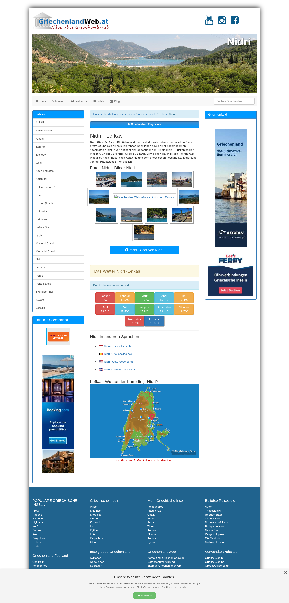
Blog (116, 101)
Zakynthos (38, 538)
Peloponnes (39, 565)
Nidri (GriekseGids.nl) (117, 345)
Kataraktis (42, 211)
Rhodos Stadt (213, 514)
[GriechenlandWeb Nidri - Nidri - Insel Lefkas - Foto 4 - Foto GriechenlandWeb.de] (157, 214)
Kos (34, 534)
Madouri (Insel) (45, 243)
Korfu (35, 526)
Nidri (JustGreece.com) (118, 361)
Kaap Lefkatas (45, 170)
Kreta (35, 510)
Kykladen (95, 557)
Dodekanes (97, 561)
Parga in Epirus (214, 534)
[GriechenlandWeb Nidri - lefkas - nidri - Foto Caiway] (145, 197)
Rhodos (37, 514)
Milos (93, 506)
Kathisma (41, 219)
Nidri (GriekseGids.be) (118, 353)
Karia (39, 195)
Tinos (150, 526)
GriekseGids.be (214, 561)
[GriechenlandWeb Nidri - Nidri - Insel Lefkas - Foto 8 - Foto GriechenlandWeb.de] (99, 197)
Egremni (41, 146)
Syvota (40, 299)
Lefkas (162, 114)
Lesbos (36, 546)
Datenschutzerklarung (161, 561)
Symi (150, 518)
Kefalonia (96, 522)
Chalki (151, 514)
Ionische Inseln (146, 114)
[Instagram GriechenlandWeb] (222, 22)
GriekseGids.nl (214, 557)
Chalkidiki (38, 561)
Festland (79, 101)
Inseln (58, 101)
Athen (208, 506)
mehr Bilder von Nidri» (146, 250)
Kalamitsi (41, 178)
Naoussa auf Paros (217, 522)
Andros (151, 530)
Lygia (39, 235)
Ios (92, 526)
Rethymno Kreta (215, 526)
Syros (151, 522)
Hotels (100, 101)
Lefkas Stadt (43, 227)
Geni (39, 162)
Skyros (151, 534)
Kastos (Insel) (44, 203)
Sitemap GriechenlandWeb (164, 565)
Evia (92, 534)
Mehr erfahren (182, 587)
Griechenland (101, 114)
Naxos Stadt (212, 530)
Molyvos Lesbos (215, 542)
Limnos (94, 518)
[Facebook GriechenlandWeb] (235, 22)
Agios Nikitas (44, 130)
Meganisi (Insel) (46, 251)
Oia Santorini (213, 538)
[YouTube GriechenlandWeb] (209, 22)
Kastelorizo (154, 510)
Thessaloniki (213, 510)
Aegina (151, 538)
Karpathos (96, 538)
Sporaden (96, 565)
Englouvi (41, 154)
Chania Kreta (213, 518)
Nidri (38, 259)
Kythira (94, 530)
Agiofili (40, 122)
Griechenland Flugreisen (145, 124)
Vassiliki (40, 307)
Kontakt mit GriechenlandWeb (166, 557)
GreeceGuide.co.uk (217, 565)
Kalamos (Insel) (45, 186)
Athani (40, 138)
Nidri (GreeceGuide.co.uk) (120, 369)
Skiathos (95, 510)
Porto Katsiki (43, 283)
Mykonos (38, 522)
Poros (39, 275)
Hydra (151, 542)
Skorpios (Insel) (45, 291)
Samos (36, 530)
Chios (93, 542)
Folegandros (155, 506)
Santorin (37, 518)
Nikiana (40, 267)
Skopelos (95, 514)
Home (42, 101)
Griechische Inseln (123, 114)
